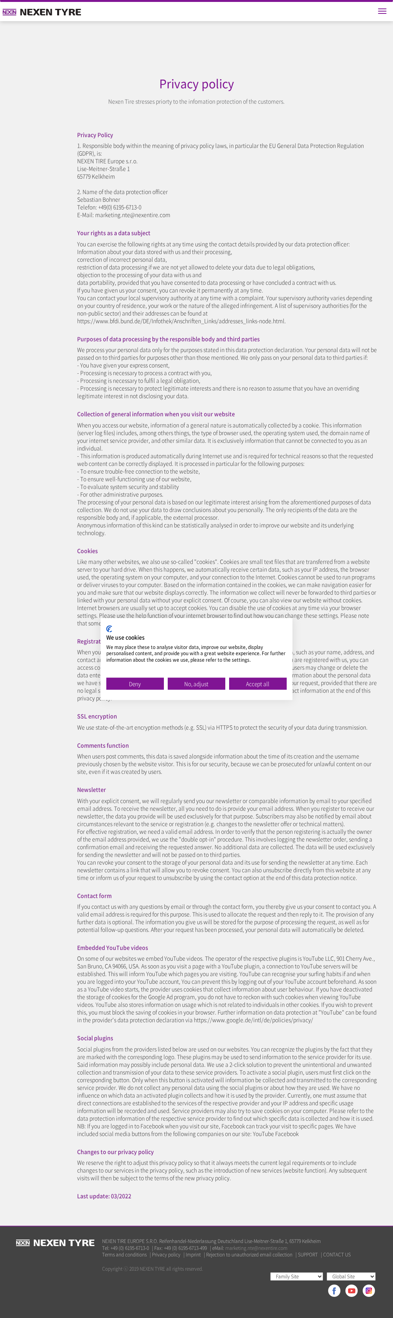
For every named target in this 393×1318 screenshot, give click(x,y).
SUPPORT (308, 1254)
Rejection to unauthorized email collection (249, 1254)
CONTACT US (337, 1254)
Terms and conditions (124, 1254)
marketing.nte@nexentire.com (256, 1248)
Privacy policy (166, 1254)
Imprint (193, 1254)
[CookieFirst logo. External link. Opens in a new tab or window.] (109, 629)
